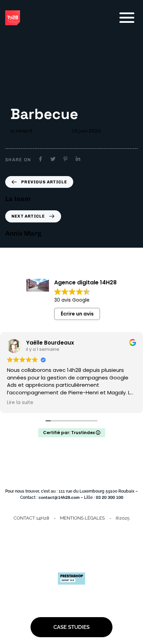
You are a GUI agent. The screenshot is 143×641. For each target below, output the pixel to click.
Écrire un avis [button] (77, 313)
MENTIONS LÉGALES (82, 518)
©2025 (122, 518)
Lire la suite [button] (20, 403)
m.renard (21, 131)
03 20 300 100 (109, 497)
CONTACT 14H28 (31, 518)
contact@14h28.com (59, 497)
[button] (126, 17)
